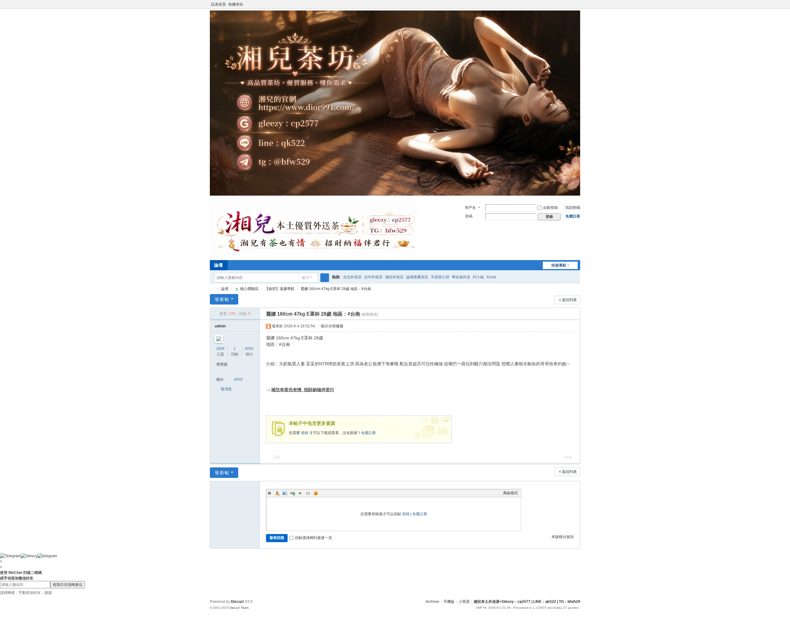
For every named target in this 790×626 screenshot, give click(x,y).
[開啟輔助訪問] (571, 4)
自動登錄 (550, 207)
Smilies (316, 493)
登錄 (304, 433)
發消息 (226, 389)
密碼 (468, 216)
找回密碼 (572, 207)
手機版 (449, 601)
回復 (276, 457)
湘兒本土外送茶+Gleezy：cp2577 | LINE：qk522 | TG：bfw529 (527, 601)
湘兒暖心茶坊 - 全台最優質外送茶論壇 (212, 288)
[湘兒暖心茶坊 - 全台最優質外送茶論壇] (315, 253)
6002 (249, 348)
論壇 (218, 265)
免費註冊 (572, 216)
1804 (220, 348)
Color (277, 493)
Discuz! (237, 601)
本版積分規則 (562, 537)
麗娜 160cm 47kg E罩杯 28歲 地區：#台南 (336, 289)
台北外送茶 (352, 277)
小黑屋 (464, 601)
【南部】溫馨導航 (279, 289)
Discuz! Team (239, 607)
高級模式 (510, 493)
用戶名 (470, 207)
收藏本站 (235, 4)
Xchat (491, 277)
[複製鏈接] (369, 314)
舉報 (568, 457)
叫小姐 (478, 277)
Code (308, 493)
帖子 (306, 278)
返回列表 (569, 300)
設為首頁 (218, 4)
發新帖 (222, 299)
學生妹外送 (461, 277)
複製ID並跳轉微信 (67, 584)
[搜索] (324, 277)
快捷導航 (558, 265)
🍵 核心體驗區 (247, 289)
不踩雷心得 (440, 277)
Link (292, 493)
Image (285, 493)
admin (220, 326)
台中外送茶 (373, 277)
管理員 (221, 364)
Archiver (432, 601)
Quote (300, 493)
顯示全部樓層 (332, 326)
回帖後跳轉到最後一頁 (313, 538)
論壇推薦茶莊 (417, 277)
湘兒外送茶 (394, 277)
